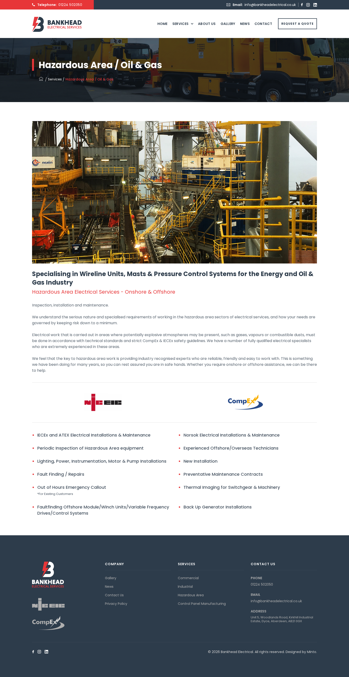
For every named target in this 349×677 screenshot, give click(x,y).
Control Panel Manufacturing (202, 603)
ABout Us (207, 23)
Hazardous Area (191, 595)
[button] (183, 24)
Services (180, 23)
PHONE (256, 578)
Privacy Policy (116, 603)
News (245, 23)
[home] (57, 16)
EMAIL (255, 594)
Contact (263, 23)
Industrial (185, 586)
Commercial (188, 578)
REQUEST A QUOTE (297, 24)
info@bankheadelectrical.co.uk (270, 4)
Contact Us (114, 595)
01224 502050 (70, 4)
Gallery (228, 23)
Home (162, 23)
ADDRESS (258, 611)
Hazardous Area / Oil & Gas (89, 79)
